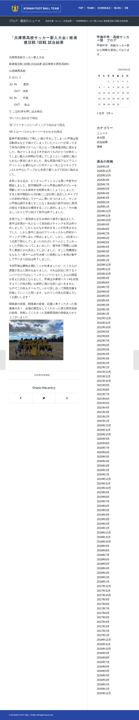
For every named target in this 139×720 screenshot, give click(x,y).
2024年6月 (103, 238)
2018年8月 (103, 550)
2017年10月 (104, 595)
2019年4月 (103, 514)
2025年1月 (103, 206)
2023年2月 (103, 309)
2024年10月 (104, 220)
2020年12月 (104, 425)
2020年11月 (104, 429)
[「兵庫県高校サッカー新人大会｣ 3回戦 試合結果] (3, 360)
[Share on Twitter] (43, 398)
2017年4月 (103, 621)
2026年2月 (103, 166)
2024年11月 (104, 215)
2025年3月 (103, 197)
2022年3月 (103, 358)
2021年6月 (103, 398)
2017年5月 (103, 617)
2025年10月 (104, 175)
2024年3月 (103, 251)
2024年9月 (103, 224)
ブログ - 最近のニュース (25, 21)
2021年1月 (103, 420)
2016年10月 (104, 648)
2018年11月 (104, 537)
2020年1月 (103, 474)
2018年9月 (103, 545)
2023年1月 (103, 313)
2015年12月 (104, 693)
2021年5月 (103, 403)
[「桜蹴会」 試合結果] (136, 360)
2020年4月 (103, 461)
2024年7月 (103, 233)
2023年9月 (103, 278)
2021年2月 (103, 416)
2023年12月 (104, 264)
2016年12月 (104, 639)
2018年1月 (103, 581)
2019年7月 (103, 501)
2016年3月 (103, 679)
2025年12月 (104, 170)
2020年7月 (103, 447)
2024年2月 (103, 255)
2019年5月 (103, 510)
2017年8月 (103, 603)
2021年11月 (104, 376)
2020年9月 (103, 438)
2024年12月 (104, 211)
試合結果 (68, 21)
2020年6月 (103, 452)
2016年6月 (103, 666)
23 (113, 99)
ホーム (58, 21)
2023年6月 (103, 291)
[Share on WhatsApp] (67, 398)
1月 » (109, 113)
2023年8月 (103, 282)
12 (128, 87)
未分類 (101, 137)
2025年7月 (103, 184)
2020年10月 (104, 434)
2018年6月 (103, 559)
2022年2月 (103, 363)
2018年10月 (104, 541)
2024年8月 (103, 229)
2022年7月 (103, 340)
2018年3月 (103, 572)
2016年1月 (103, 688)
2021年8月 (103, 389)
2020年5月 (103, 456)
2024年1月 (103, 260)
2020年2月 (103, 470)
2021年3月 (103, 412)
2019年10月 (104, 487)
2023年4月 (103, 300)
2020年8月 (103, 443)
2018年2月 (103, 577)
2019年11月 (104, 483)
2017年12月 (104, 586)
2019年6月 (103, 505)
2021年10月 (104, 380)
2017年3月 (103, 626)
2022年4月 (103, 353)
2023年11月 (104, 269)
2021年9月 (103, 385)
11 (123, 87)
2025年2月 (103, 202)
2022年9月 (103, 331)
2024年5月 (103, 242)
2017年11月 (104, 590)
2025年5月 (103, 188)
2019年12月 (104, 478)
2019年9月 (103, 492)
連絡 (99, 146)
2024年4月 (103, 246)
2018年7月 (103, 554)
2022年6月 (103, 345)
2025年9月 (103, 179)
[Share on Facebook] (20, 398)
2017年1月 (103, 635)
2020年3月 (103, 465)
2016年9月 (103, 653)
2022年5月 (103, 349)
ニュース (102, 133)
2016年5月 (103, 670)
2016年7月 (103, 662)
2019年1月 (103, 528)
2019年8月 (103, 496)
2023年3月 (103, 304)
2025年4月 (103, 193)
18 (123, 93)
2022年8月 (103, 336)
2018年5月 (103, 563)
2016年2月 (103, 684)
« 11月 (100, 113)
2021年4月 (103, 407)
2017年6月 (103, 612)
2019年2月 (103, 523)
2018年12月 (104, 532)
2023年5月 (103, 295)
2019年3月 (103, 519)
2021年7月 (103, 394)
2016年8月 (103, 657)
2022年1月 (103, 367)
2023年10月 (104, 273)
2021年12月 (104, 371)
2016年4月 (103, 675)
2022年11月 (104, 322)
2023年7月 (103, 287)
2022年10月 (104, 327)
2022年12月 (104, 318)
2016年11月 (104, 644)
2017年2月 (103, 630)
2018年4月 (103, 568)
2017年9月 (103, 599)
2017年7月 (103, 608)
